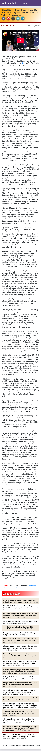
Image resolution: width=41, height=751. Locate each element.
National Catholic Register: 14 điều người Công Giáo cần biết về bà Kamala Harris (19, 601)
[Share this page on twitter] (18, 18)
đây (23, 63)
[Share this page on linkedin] (23, 18)
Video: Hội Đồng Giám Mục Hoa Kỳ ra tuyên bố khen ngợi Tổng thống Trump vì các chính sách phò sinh (20, 615)
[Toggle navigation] (36, 3)
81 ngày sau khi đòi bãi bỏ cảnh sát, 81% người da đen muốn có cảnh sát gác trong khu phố (20, 684)
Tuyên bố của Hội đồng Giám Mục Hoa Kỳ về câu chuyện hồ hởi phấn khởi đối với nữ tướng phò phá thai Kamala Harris (19, 692)
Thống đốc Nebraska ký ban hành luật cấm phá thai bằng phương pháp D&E (20, 678)
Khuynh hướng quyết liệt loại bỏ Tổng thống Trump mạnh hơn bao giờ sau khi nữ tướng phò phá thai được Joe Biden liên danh (20, 706)
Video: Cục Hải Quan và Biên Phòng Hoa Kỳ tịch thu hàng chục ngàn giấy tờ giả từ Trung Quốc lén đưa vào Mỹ (20, 729)
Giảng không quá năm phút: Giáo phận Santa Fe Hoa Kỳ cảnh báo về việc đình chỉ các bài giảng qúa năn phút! (19, 671)
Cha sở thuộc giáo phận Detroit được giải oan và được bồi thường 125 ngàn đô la (19, 655)
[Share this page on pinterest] (8, 18)
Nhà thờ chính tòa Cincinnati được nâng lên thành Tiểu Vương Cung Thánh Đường (18, 607)
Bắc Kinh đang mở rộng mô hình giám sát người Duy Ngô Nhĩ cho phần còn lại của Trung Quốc (20, 648)
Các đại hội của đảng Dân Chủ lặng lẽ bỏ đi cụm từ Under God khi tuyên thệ (19, 628)
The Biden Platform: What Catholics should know (19, 587)
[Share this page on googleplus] (13, 18)
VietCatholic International (15, 3)
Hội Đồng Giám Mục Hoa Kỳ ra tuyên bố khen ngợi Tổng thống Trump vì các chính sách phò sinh (19, 640)
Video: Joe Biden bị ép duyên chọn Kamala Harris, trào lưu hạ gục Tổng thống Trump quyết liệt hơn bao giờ (20, 721)
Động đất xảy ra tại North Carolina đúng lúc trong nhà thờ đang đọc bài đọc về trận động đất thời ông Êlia (19, 736)
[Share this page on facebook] (3, 18)
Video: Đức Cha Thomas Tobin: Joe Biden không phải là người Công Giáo (20, 622)
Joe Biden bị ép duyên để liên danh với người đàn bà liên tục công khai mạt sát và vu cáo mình (19, 713)
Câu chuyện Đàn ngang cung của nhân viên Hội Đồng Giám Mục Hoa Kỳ (20, 699)
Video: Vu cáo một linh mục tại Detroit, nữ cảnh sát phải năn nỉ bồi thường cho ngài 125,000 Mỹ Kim (20, 663)
